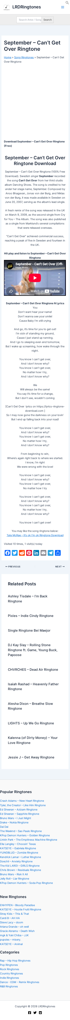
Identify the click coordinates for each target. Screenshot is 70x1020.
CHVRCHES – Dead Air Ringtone (33, 669)
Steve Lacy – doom (11, 922)
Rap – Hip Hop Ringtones (15, 960)
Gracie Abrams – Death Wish (17, 931)
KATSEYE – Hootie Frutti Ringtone (20, 909)
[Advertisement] (35, 103)
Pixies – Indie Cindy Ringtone (30, 616)
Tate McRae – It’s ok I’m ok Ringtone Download (35, 535)
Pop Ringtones (9, 965)
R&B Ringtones (9, 986)
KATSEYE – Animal (11, 944)
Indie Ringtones (9, 977)
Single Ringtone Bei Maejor (29, 630)
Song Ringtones (24, 57)
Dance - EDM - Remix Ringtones (19, 982)
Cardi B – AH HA (10, 918)
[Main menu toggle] (62, 7)
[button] (67, 3)
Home (7, 57)
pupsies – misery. (10, 939)
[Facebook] (29, 1012)
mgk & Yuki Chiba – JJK (14, 935)
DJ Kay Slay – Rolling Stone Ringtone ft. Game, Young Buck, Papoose (32, 650)
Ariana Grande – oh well (14, 926)
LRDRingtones (26, 7)
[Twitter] (35, 1012)
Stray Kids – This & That (14, 913)
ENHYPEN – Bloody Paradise (17, 905)
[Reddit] (40, 1012)
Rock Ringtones (9, 969)
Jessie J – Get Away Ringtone (31, 757)
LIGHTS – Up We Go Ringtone (31, 723)
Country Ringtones (11, 973)
